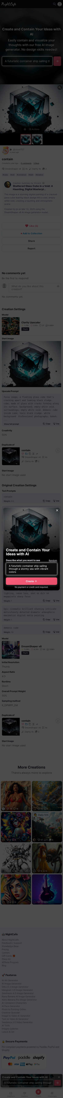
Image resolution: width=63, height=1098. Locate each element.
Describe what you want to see (23, 560)
